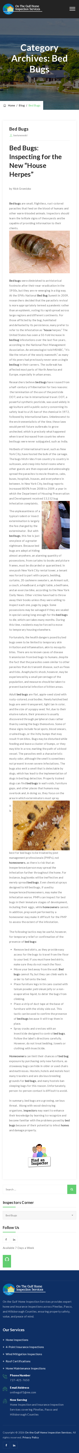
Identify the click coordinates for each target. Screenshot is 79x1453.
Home (11, 105)
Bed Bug (42, 295)
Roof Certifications (18, 1361)
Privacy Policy (30, 1437)
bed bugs (41, 382)
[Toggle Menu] (72, 8)
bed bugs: (31, 941)
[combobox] (39, 1215)
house (48, 330)
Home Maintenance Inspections (26, 1368)
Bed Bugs (18, 129)
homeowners (17, 862)
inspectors (30, 1110)
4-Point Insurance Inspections (25, 1347)
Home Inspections (17, 1339)
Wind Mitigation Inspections (24, 1354)
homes (65, 1125)
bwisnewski (20, 135)
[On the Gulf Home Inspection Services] (22, 9)
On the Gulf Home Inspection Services (48, 1432)
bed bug (14, 339)
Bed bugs (15, 203)
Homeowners (17, 1056)
